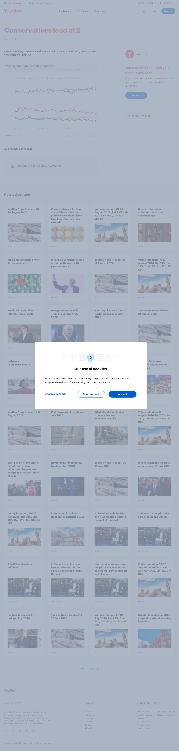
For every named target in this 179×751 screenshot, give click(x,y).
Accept (122, 394)
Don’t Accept (91, 394)
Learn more (104, 382)
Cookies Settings (55, 394)
